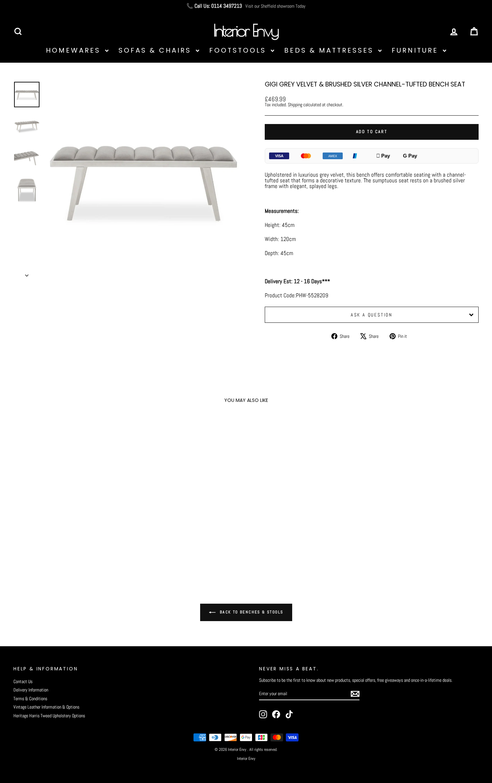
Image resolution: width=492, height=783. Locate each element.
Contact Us (22, 681)
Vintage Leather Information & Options (46, 707)
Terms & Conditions (30, 699)
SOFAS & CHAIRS (156, 50)
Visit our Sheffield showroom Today (275, 6)
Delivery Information (30, 690)
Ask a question (372, 315)
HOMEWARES (74, 50)
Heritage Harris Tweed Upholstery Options (49, 716)
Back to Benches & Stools (250, 612)
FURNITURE (416, 50)
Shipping (295, 105)
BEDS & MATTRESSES (330, 50)
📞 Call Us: (214, 6)
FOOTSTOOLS (239, 50)
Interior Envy (246, 758)
